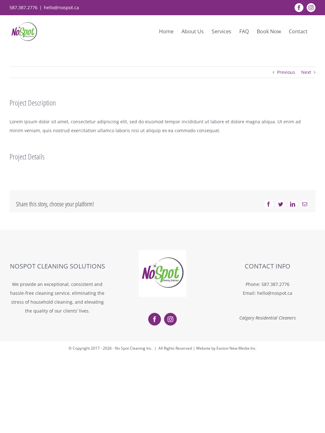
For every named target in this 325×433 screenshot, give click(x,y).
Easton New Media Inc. (236, 348)
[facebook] (154, 319)
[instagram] (170, 319)
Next (306, 72)
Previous (286, 72)
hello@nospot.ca (61, 7)
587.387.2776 (275, 284)
